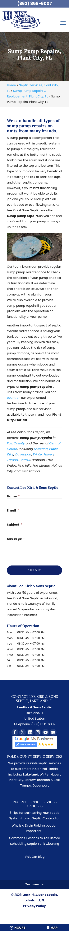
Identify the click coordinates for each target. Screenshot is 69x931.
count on (13, 397)
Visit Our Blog (34, 856)
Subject (14, 525)
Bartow (25, 460)
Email (13, 511)
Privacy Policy (34, 906)
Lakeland (41, 449)
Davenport (23, 454)
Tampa (12, 460)
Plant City (16, 780)
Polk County (16, 443)
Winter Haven (43, 454)
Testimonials (34, 884)
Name (13, 497)
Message (16, 539)
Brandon (43, 780)
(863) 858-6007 (34, 4)
